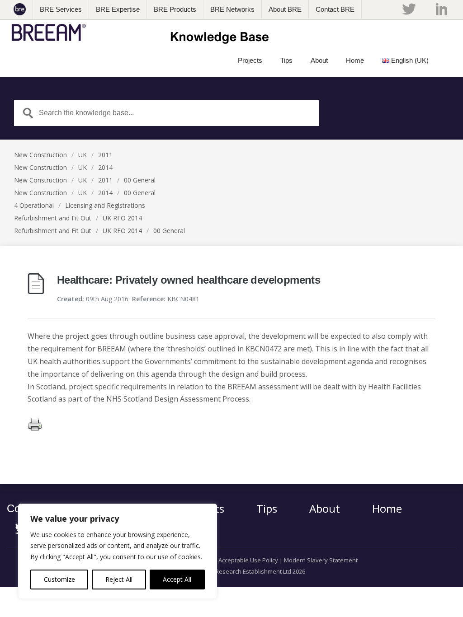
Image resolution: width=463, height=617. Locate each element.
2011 (105, 154)
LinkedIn (441, 9)
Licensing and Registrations (105, 205)
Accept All (177, 579)
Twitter (408, 9)
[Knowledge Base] (143, 32)
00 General (140, 180)
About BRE (285, 9)
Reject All (118, 579)
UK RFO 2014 (122, 218)
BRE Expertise (118, 9)
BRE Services (61, 9)
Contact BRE (335, 9)
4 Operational (34, 205)
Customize (59, 579)
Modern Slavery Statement (321, 560)
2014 (105, 167)
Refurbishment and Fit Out (52, 218)
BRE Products (175, 9)
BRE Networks (232, 9)
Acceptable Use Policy (248, 560)
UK (82, 154)
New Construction (40, 154)
